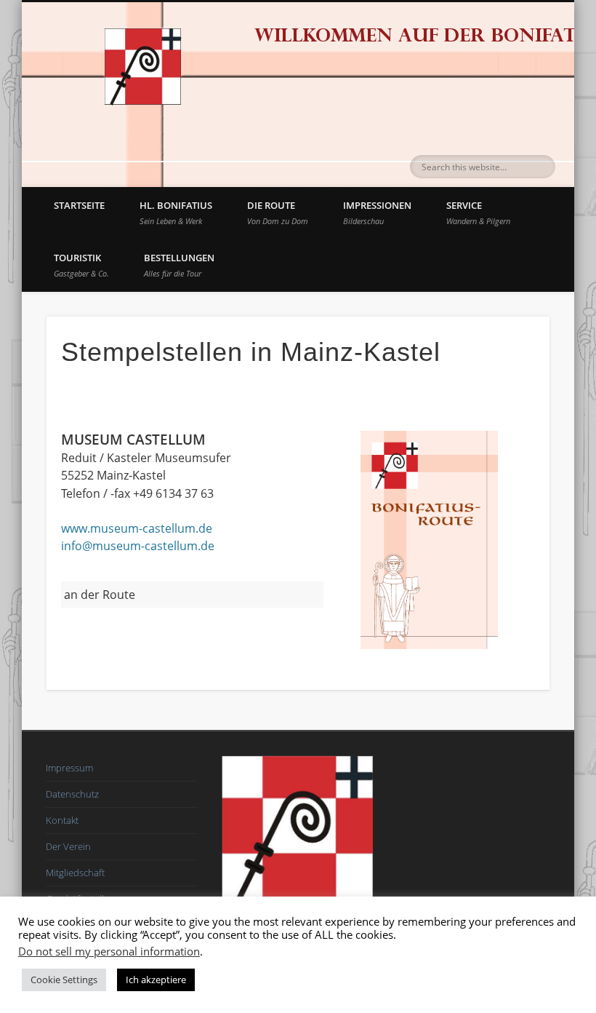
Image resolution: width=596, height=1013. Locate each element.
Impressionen (377, 212)
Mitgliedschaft (75, 872)
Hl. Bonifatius (176, 212)
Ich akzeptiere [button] (156, 979)
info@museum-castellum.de (137, 546)
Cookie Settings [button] (64, 979)
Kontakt (62, 820)
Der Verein (68, 846)
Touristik (81, 265)
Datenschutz (72, 794)
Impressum (69, 767)
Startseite (79, 205)
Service (478, 212)
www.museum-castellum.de (136, 528)
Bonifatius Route (132, 57)
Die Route (277, 212)
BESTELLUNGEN (179, 265)
